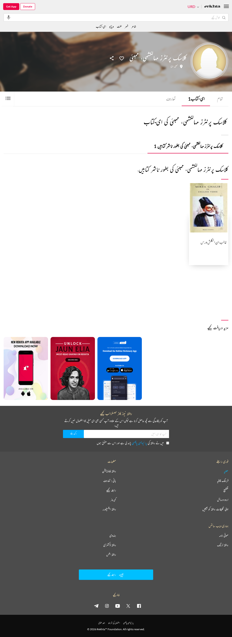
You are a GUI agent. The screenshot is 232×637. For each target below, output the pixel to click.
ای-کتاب (196, 99)
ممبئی (176, 66)
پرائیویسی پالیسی (139, 443)
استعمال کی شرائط (114, 622)
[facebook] (139, 605)
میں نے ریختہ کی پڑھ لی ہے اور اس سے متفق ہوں (130, 443)
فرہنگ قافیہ (222, 480)
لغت (119, 26)
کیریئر (113, 499)
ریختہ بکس (111, 554)
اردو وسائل (222, 499)
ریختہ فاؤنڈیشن (109, 471)
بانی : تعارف (109, 480)
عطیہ (226, 471)
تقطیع (225, 490)
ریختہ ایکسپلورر (109, 509)
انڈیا (172, 66)
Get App (11, 6)
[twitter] (128, 605)
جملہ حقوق (101, 622)
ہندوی (112, 535)
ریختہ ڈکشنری (109, 545)
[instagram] (107, 605)
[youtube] (117, 605)
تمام (220, 99)
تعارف (171, 99)
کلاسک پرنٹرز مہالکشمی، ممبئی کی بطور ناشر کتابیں (188, 146)
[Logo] (212, 6)
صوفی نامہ (223, 535)
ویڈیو (111, 26)
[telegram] (96, 605)
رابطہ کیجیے (111, 490)
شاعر (133, 26)
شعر (126, 26)
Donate (27, 6)
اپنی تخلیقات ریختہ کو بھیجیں (215, 509)
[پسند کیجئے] (122, 58)
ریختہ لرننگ (222, 545)
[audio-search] (8, 17)
